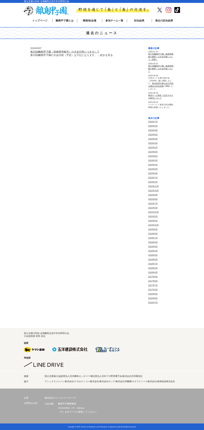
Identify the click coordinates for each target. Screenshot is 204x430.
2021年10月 (153, 212)
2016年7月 (153, 302)
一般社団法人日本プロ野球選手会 (105, 376)
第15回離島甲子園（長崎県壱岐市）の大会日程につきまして (64, 51)
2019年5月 (153, 246)
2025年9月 (153, 130)
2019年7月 (153, 238)
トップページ (39, 20)
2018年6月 (153, 268)
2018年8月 (153, 259)
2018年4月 (153, 272)
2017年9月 (153, 277)
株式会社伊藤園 (123, 381)
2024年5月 (153, 160)
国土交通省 (50, 376)
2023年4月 (153, 182)
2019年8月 (153, 234)
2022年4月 (153, 208)
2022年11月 (153, 186)
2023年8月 (153, 173)
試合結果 (139, 20)
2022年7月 (153, 203)
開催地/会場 (89, 20)
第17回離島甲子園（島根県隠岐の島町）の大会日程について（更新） (160, 57)
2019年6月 (153, 242)
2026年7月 (153, 122)
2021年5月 (153, 216)
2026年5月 (153, 126)
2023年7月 (153, 178)
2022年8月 (153, 199)
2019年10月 (153, 225)
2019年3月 (153, 251)
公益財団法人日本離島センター (72, 376)
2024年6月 (153, 156)
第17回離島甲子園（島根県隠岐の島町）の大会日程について (160, 69)
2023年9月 (153, 169)
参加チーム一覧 (114, 20)
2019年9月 (153, 229)
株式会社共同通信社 (132, 376)
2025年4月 (153, 143)
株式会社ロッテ (107, 381)
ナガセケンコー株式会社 (86, 381)
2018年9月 (153, 255)
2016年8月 (153, 298)
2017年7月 (153, 285)
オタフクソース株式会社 (144, 381)
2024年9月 (153, 152)
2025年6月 (153, 134)
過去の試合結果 (164, 20)
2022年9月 (153, 195)
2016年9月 (153, 294)
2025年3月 (153, 147)
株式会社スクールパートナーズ (60, 398)
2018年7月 (153, 264)
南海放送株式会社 (166, 381)
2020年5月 (153, 221)
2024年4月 (153, 165)
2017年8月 (153, 281)
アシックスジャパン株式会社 (59, 381)
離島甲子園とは (65, 20)
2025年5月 (153, 139)
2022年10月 (153, 190)
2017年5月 (153, 290)
